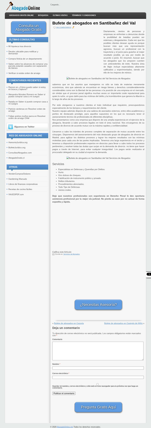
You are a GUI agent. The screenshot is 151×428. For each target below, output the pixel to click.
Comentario (57, 339)
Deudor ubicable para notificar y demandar (23, 52)
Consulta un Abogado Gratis (28, 27)
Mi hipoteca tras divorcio (19, 46)
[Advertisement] (77, 50)
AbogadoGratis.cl (16, 158)
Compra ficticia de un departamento (25, 59)
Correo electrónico (60, 373)
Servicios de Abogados (71, 254)
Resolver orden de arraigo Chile (27, 117)
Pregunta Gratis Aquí (98, 407)
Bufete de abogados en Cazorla (69, 323)
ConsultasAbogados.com (20, 152)
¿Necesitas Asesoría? (98, 304)
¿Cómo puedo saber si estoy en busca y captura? (27, 88)
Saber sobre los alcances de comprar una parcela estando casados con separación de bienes (27, 66)
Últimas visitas (60, 15)
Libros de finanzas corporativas (23, 184)
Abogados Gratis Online (21, 15)
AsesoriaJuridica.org (17, 142)
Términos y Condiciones (84, 15)
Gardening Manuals (17, 179)
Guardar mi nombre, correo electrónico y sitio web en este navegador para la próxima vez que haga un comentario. (95, 387)
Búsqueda (43, 15)
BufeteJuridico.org (16, 147)
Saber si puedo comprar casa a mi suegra (26, 95)
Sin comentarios (63, 27)
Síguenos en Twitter (24, 127)
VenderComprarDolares (19, 174)
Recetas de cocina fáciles (20, 189)
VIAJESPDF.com (16, 194)
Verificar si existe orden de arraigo (24, 73)
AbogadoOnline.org (65, 427)
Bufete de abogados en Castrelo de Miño (123, 323)
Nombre (56, 364)
